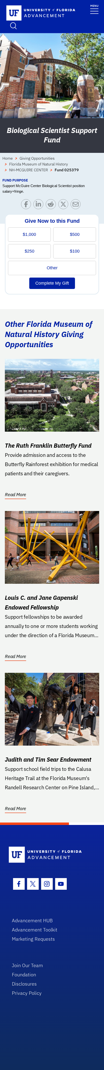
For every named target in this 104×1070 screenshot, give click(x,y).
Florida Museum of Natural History (38, 164)
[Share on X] (64, 205)
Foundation (24, 974)
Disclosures (24, 983)
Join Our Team (27, 965)
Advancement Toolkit (34, 929)
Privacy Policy (27, 993)
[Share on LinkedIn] (39, 205)
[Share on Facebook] (27, 205)
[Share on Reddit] (52, 205)
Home (7, 158)
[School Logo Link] (35, 13)
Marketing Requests (33, 939)
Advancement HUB (32, 920)
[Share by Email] (77, 205)
